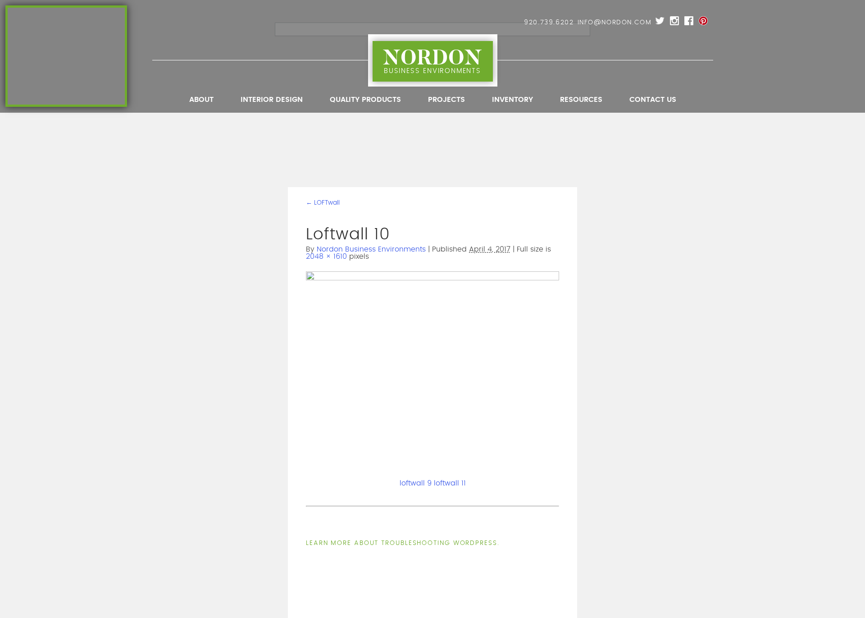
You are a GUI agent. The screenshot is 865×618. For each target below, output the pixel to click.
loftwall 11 (450, 483)
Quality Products (365, 99)
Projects (446, 99)
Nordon (433, 59)
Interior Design (272, 99)
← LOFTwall (323, 203)
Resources (581, 99)
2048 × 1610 (326, 256)
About (201, 99)
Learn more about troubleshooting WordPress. (403, 543)
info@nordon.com (615, 22)
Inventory (512, 99)
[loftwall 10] (432, 278)
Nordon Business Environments (371, 249)
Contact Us (652, 99)
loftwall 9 (416, 483)
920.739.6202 (549, 22)
